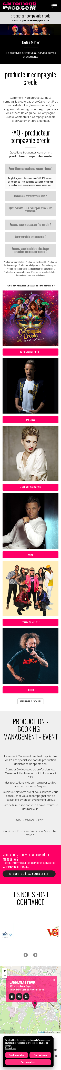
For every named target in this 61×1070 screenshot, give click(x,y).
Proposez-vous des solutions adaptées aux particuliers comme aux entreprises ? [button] (30, 250)
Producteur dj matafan (14, 262)
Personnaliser (28, 1062)
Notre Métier (31, 42)
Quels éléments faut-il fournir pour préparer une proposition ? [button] (30, 209)
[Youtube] (26, 996)
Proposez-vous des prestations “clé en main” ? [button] (30, 225)
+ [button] (5, 971)
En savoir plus (10, 1048)
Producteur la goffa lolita (17, 268)
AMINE (30, 554)
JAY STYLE (30, 419)
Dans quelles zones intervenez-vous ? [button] (30, 196)
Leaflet (41, 1032)
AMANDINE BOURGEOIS (30, 487)
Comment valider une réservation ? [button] (30, 237)
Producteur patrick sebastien (17, 272)
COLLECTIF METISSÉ (30, 622)
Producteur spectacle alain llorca (30, 275)
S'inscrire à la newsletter (29, 874)
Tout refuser (40, 1055)
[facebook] (12, 996)
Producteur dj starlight (35, 262)
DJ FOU (30, 690)
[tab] (30, 169)
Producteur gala (49, 265)
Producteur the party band (42, 268)
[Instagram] (19, 996)
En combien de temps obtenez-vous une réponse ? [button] (30, 169)
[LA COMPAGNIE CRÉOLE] (30, 29)
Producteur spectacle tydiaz (43, 272)
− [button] (5, 976)
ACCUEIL (15, 20)
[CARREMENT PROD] (20, 5)
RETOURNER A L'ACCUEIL (31, 701)
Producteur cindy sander (29, 265)
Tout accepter (16, 1055)
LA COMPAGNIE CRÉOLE (30, 352)
